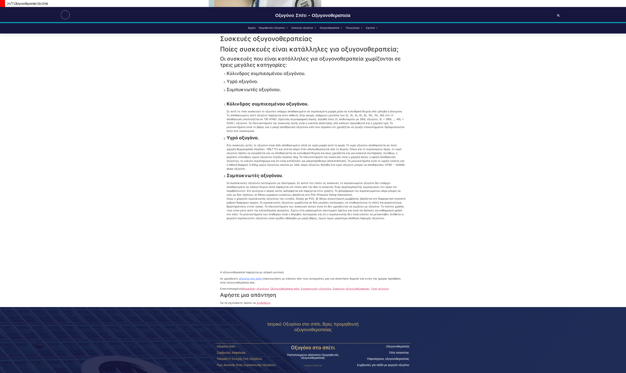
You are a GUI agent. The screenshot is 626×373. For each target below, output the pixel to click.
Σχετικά (370, 27)
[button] (558, 15)
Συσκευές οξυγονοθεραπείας (351, 288)
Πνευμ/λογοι (352, 27)
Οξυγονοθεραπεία (329, 27)
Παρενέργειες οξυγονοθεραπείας (388, 359)
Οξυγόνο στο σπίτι (313, 348)
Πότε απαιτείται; (399, 352)
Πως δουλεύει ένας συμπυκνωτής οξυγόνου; (246, 365)
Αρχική (251, 27)
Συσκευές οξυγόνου (302, 27)
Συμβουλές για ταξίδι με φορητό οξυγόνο (383, 365)
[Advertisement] (313, 245)
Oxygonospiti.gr (313, 365)
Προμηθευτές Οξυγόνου (272, 27)
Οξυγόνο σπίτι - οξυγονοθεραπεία (312, 15)
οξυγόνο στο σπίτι (250, 278)
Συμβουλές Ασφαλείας (231, 352)
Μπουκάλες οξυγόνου (255, 288)
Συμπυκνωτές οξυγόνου (316, 288)
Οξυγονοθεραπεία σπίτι (284, 288)
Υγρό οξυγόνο (380, 288)
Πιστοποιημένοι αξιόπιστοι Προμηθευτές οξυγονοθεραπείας (313, 356)
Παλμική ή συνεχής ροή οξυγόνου (239, 359)
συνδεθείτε (263, 302)
